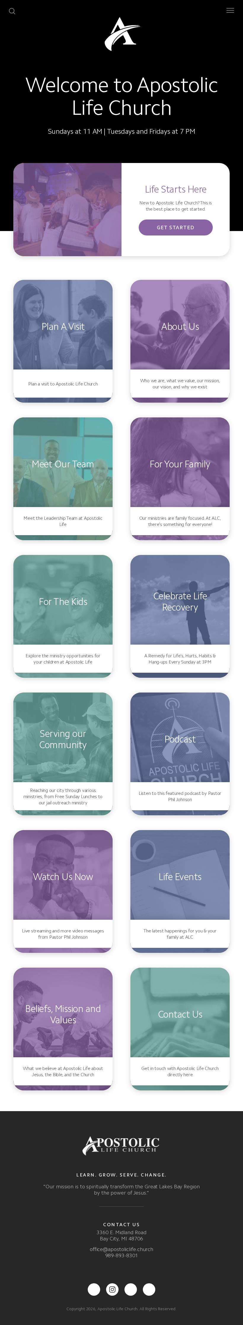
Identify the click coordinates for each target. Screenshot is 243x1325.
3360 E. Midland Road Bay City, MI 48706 (121, 1235)
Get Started (175, 227)
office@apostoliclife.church (121, 1249)
